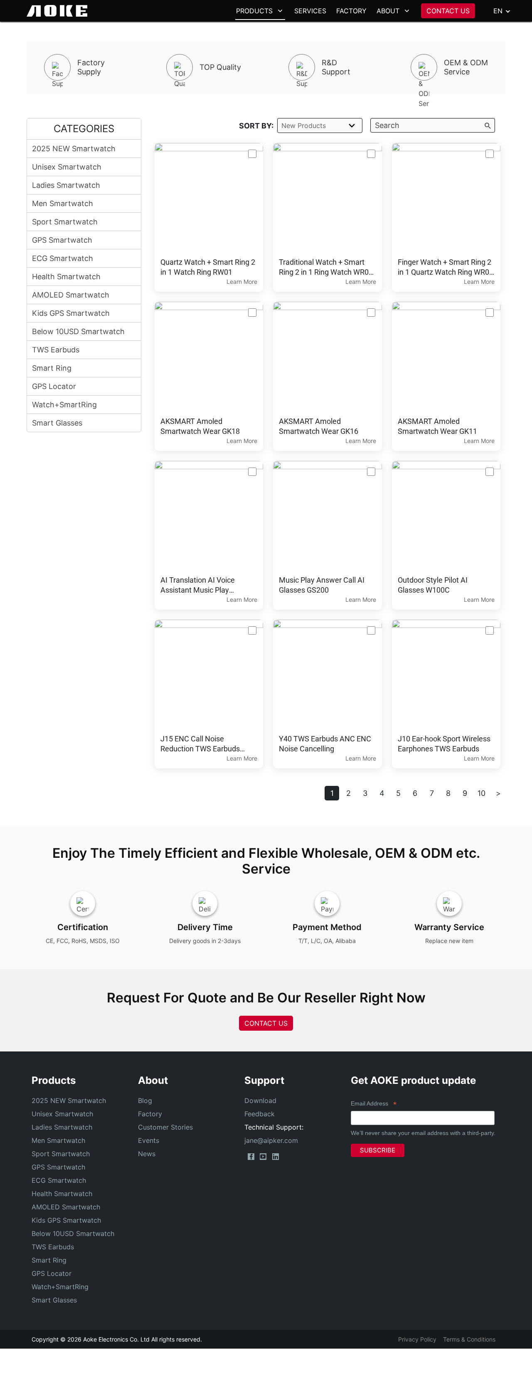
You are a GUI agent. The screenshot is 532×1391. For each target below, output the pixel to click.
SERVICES (310, 11)
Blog (145, 1100)
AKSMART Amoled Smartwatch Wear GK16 (318, 426)
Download (260, 1100)
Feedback (259, 1114)
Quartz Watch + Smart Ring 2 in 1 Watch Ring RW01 (207, 267)
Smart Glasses (57, 423)
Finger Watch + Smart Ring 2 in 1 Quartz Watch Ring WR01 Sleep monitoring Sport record (445, 267)
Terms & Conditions (469, 1339)
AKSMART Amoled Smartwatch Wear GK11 (437, 426)
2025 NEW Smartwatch (74, 148)
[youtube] (263, 1156)
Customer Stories (165, 1127)
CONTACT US (448, 11)
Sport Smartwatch (65, 221)
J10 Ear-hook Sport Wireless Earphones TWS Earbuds (444, 743)
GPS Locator (54, 386)
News (146, 1154)
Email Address (374, 1104)
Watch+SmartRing (64, 404)
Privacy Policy (417, 1339)
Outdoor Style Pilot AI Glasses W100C (433, 585)
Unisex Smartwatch (66, 166)
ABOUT (388, 11)
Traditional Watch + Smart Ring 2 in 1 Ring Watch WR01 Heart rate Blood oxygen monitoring (326, 267)
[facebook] (251, 1156)
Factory (150, 1114)
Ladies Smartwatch (66, 185)
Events (148, 1140)
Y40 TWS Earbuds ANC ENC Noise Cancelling (325, 743)
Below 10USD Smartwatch (78, 331)
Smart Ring (51, 368)
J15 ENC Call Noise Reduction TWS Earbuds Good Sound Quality (200, 744)
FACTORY (351, 11)
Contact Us (266, 1023)
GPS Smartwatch (62, 240)
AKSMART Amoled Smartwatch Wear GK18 (200, 426)
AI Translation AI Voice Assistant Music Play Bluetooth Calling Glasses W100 (202, 585)
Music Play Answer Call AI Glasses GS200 (322, 585)
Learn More (242, 281)
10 (481, 793)
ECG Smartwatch (62, 258)
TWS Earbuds (55, 349)
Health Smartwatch (66, 276)
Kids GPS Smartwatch (71, 313)
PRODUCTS (254, 11)
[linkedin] (275, 1156)
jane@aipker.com (271, 1140)
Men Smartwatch (62, 203)
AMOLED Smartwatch (70, 295)
